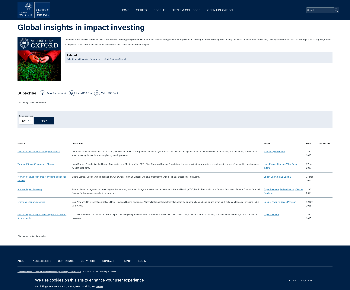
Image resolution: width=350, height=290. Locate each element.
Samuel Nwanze (272, 202)
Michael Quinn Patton (274, 151)
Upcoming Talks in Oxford (70, 272)
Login (142, 261)
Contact (108, 261)
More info (99, 287)
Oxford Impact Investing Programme (83, 59)
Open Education (220, 10)
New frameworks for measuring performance (39, 151)
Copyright (88, 261)
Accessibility (42, 261)
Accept (293, 280)
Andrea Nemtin (287, 189)
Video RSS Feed (109, 93)
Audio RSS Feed (84, 93)
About (22, 261)
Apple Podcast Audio (57, 93)
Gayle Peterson (271, 189)
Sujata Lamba (284, 177)
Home (125, 10)
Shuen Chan (270, 177)
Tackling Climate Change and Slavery (36, 164)
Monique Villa (284, 164)
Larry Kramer (270, 164)
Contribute (66, 261)
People (159, 10)
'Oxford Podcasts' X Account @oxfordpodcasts (38, 272)
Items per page (26, 116)
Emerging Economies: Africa (31, 202)
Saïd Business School (115, 59)
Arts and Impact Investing (30, 189)
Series (141, 10)
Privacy (126, 261)
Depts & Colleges (186, 10)
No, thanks (307, 280)
